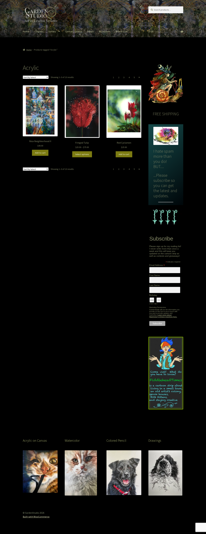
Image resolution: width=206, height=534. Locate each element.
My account (105, 31)
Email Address (157, 265)
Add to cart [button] (40, 152)
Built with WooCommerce (36, 516)
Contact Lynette (73, 31)
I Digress (38, 31)
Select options (82, 154)
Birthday (153, 295)
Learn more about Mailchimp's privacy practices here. (163, 316)
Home (26, 31)
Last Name (154, 285)
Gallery (52, 31)
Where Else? (122, 31)
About (90, 31)
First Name (154, 275)
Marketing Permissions (157, 307)
